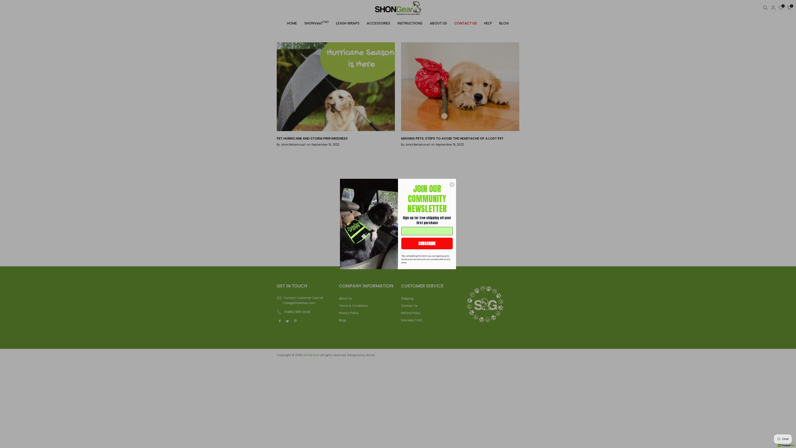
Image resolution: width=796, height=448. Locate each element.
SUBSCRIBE (427, 243)
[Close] (451, 184)
